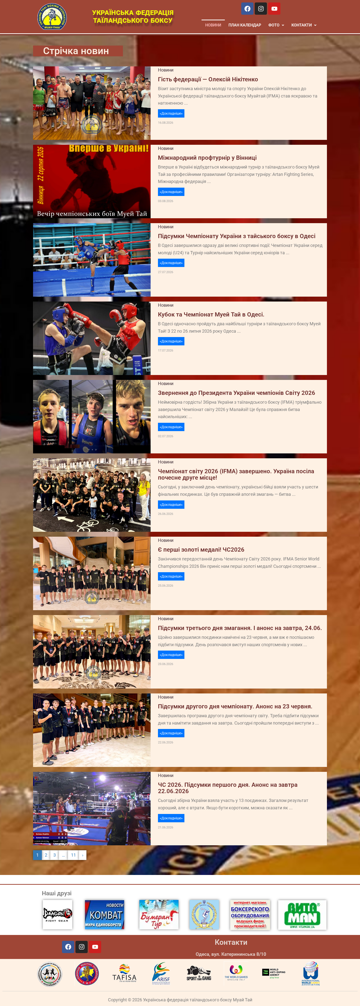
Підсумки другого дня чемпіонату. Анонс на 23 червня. (235, 706)
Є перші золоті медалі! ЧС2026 (201, 549)
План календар (244, 25)
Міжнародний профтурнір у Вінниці (207, 158)
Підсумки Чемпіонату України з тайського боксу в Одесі (236, 236)
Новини (213, 25)
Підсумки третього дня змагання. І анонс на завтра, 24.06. (240, 628)
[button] (276, 25)
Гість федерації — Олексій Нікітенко (208, 79)
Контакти (231, 942)
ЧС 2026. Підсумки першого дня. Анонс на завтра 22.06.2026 (228, 788)
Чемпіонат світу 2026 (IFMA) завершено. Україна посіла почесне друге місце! (236, 474)
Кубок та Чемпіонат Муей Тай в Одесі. (211, 314)
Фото (273, 25)
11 (73, 855)
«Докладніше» (171, 113)
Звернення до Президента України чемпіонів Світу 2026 (236, 393)
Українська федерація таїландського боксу (132, 16)
